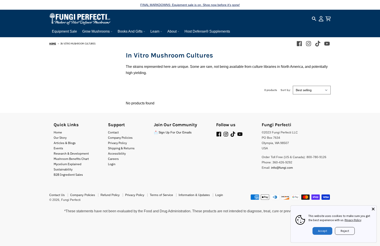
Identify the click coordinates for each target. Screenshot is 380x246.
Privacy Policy (353, 220)
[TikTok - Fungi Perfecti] (318, 43)
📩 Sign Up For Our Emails (173, 132)
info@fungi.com (282, 167)
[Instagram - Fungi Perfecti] (308, 43)
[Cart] (328, 18)
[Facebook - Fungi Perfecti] (299, 43)
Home (52, 43)
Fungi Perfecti (70, 200)
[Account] (321, 18)
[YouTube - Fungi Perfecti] (327, 43)
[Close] (373, 209)
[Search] (314, 18)
